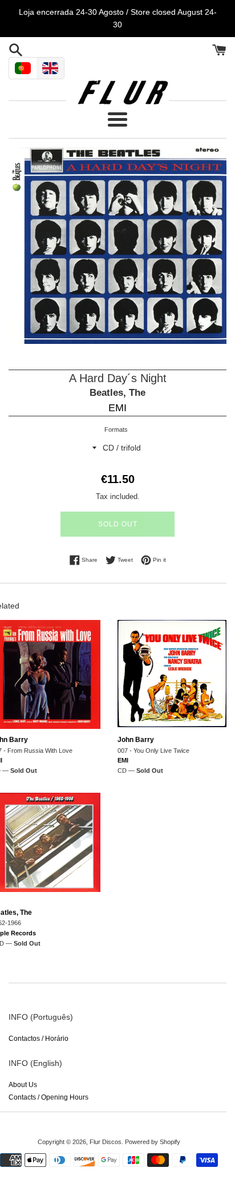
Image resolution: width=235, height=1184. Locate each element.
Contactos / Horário (38, 1039)
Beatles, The (117, 392)
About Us (23, 1085)
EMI (117, 407)
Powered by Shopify (152, 1141)
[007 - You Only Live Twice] (172, 674)
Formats (116, 429)
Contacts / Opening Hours (48, 1097)
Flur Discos (105, 1141)
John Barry (136, 740)
